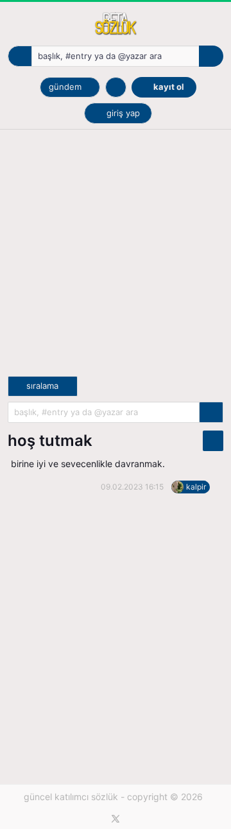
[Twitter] (115, 819)
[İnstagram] (135, 819)
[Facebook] (96, 818)
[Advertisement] (115, 260)
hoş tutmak (50, 440)
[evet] (211, 412)
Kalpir (196, 486)
